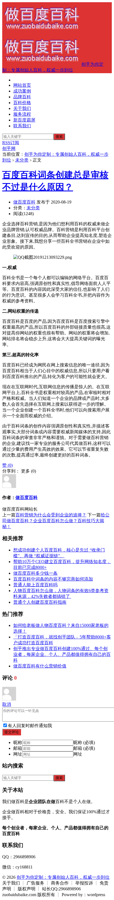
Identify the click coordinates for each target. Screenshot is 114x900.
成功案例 (22, 91)
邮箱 (17, 748)
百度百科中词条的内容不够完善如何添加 (53, 579)
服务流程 (22, 114)
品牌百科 (22, 96)
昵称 (17, 742)
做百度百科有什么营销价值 (39, 666)
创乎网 (8, 148)
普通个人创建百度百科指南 (39, 602)
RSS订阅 (10, 142)
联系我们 (22, 125)
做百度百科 (24, 202)
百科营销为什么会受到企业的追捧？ (50, 515)
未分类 (21, 160)
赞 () (7, 465)
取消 (6, 704)
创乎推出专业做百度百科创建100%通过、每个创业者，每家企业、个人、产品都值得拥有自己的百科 (62, 654)
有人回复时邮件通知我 (30, 725)
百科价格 (22, 102)
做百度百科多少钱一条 (35, 573)
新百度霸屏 (24, 120)
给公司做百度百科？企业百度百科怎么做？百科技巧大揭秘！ (56, 521)
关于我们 (22, 108)
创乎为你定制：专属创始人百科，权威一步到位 (63, 877)
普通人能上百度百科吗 (35, 584)
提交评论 (11, 732)
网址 (17, 754)
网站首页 (22, 85)
